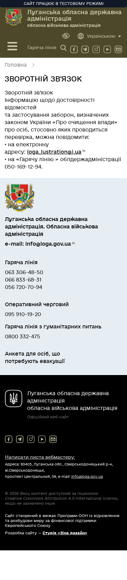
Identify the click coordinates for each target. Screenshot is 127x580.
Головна (16, 65)
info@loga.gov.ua (118, 48)
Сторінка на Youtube (107, 48)
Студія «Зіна (65, 533)
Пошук (65, 47)
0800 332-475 (22, 336)
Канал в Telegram (85, 48)
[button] (66, 36)
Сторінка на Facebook (74, 48)
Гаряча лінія (41, 47)
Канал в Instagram (96, 48)
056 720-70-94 (23, 287)
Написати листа (40, 457)
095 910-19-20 (23, 314)
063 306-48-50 (24, 272)
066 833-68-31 (23, 280)
